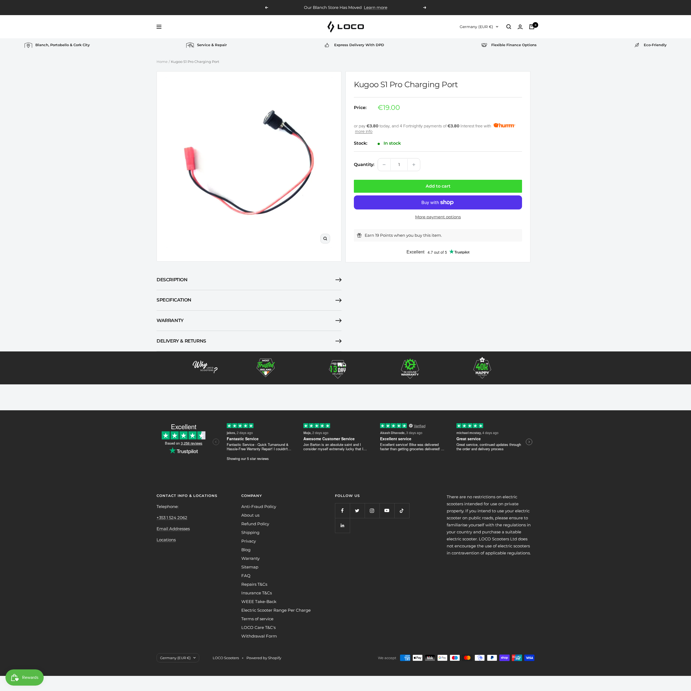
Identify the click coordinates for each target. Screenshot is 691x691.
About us (250, 515)
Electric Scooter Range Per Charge (276, 610)
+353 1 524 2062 (172, 517)
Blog (245, 549)
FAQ (245, 575)
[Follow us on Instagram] (372, 510)
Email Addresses (173, 528)
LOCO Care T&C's (258, 627)
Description (172, 279)
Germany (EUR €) (476, 26)
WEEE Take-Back (258, 601)
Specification (174, 300)
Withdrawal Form (259, 636)
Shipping (250, 532)
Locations (166, 539)
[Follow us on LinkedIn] (342, 525)
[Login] (520, 27)
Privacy (248, 541)
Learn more (372, 7)
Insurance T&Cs (256, 592)
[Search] (508, 26)
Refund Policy (255, 523)
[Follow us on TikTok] (401, 510)
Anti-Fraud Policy (258, 506)
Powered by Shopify (263, 658)
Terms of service (257, 618)
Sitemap (249, 567)
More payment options (438, 216)
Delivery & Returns (181, 341)
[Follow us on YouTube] (387, 510)
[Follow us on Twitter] (357, 510)
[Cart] (531, 26)
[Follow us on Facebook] (342, 510)
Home (162, 61)
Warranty (170, 320)
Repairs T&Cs (254, 584)
